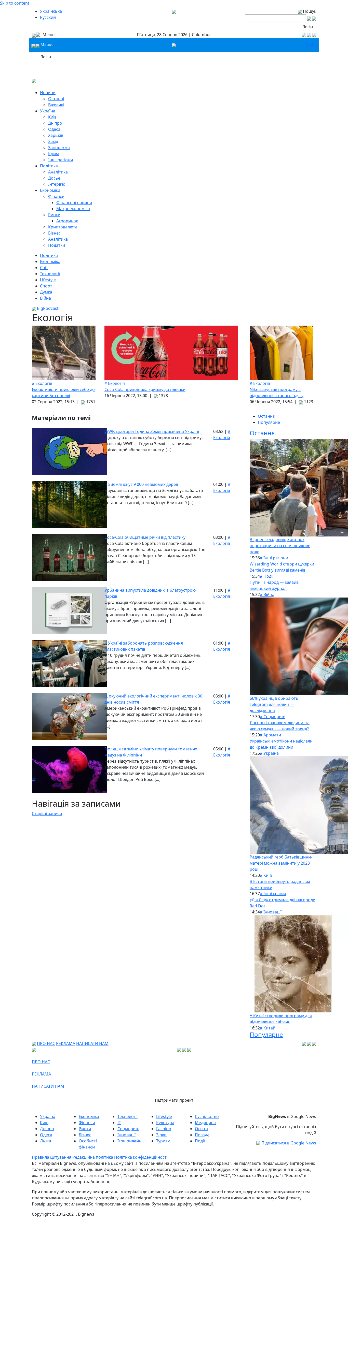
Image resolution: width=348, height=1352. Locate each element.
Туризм (163, 1141)
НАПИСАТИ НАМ (92, 1043)
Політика (49, 166)
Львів (45, 1141)
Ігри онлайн (129, 1141)
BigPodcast (47, 308)
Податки (56, 245)
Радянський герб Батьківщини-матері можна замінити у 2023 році (281, 863)
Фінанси (56, 196)
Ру (314, 45)
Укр (308, 45)
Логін (307, 27)
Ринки (54, 214)
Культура (165, 1122)
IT (119, 1122)
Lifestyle (48, 280)
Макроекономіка (73, 208)
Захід (53, 141)
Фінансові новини (74, 202)
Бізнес (54, 233)
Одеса (54, 129)
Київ (52, 117)
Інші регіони (60, 160)
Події (200, 1141)
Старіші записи (47, 813)
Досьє (54, 178)
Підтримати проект (174, 1100)
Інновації (126, 1135)
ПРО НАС (46, 1043)
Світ (44, 267)
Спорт (46, 286)
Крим (53, 153)
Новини (48, 92)
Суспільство (207, 1116)
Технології (50, 274)
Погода (202, 1135)
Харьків (55, 135)
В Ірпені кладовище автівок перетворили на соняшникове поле (280, 546)
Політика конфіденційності (141, 1157)
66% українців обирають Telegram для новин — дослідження (274, 704)
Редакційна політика (92, 1157)
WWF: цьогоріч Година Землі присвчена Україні (151, 431)
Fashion (163, 1128)
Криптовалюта (62, 227)
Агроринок (67, 221)
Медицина (205, 1122)
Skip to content (14, 3)
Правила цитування (51, 1157)
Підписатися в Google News (288, 1143)
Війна (45, 298)
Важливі (56, 105)
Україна (47, 111)
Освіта (201, 1128)
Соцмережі (128, 1128)
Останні (56, 98)
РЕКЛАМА (65, 1043)
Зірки (161, 1135)
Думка (46, 292)
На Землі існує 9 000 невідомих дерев (141, 484)
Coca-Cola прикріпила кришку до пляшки (144, 389)
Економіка (50, 190)
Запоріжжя (59, 147)
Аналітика (58, 172)
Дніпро (55, 123)
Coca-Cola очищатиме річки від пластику (144, 537)
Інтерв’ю (56, 184)
